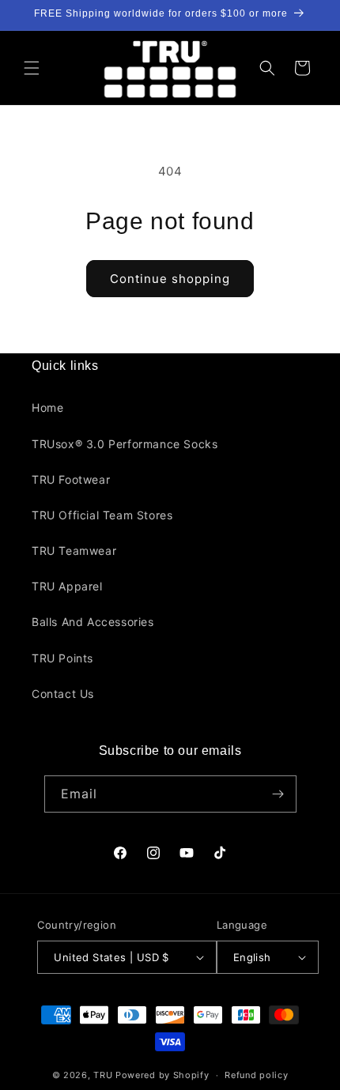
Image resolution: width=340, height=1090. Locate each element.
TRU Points (62, 658)
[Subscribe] (278, 794)
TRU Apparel (67, 586)
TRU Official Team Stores (102, 515)
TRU (102, 1075)
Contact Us (63, 693)
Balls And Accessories (93, 621)
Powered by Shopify (162, 1075)
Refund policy (256, 1075)
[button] (31, 68)
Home (47, 407)
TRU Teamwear (74, 550)
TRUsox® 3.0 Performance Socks (124, 444)
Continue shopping (170, 278)
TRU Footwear (71, 479)
